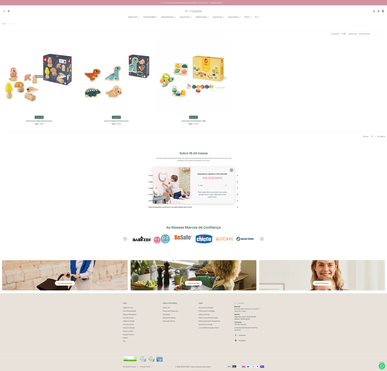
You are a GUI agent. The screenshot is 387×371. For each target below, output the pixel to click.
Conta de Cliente (169, 321)
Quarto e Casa (128, 331)
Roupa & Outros (233, 17)
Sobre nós (166, 308)
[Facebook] (4, 11)
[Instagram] (8, 11)
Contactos (166, 314)
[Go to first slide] (262, 239)
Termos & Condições (206, 308)
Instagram (242, 340)
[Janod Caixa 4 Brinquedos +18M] (193, 76)
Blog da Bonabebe (169, 318)
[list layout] (342, 33)
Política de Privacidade (207, 311)
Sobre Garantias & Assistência (209, 321)
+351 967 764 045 (240, 324)
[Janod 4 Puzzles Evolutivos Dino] (116, 76)
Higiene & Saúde (201, 17)
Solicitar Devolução (205, 324)
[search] (374, 11)
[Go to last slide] (125, 239)
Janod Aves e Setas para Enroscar (39, 121)
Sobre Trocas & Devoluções (208, 318)
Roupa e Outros (128, 334)
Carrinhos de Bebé (149, 17)
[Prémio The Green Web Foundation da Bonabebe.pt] (130, 359)
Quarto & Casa (217, 17)
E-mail (200, 185)
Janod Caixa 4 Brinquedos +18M (193, 121)
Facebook (242, 335)
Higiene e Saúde (128, 321)
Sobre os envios (204, 314)
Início (4, 24)
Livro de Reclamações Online (209, 328)
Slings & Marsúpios (167, 17)
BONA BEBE (185, 367)
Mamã (247, 17)
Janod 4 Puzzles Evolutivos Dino (116, 121)
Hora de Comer (185, 17)
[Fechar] (231, 170)
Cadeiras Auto (132, 17)
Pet (256, 17)
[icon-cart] (383, 11)
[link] (142, 239)
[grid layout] (344, 33)
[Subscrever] (226, 185)
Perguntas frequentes (170, 311)
